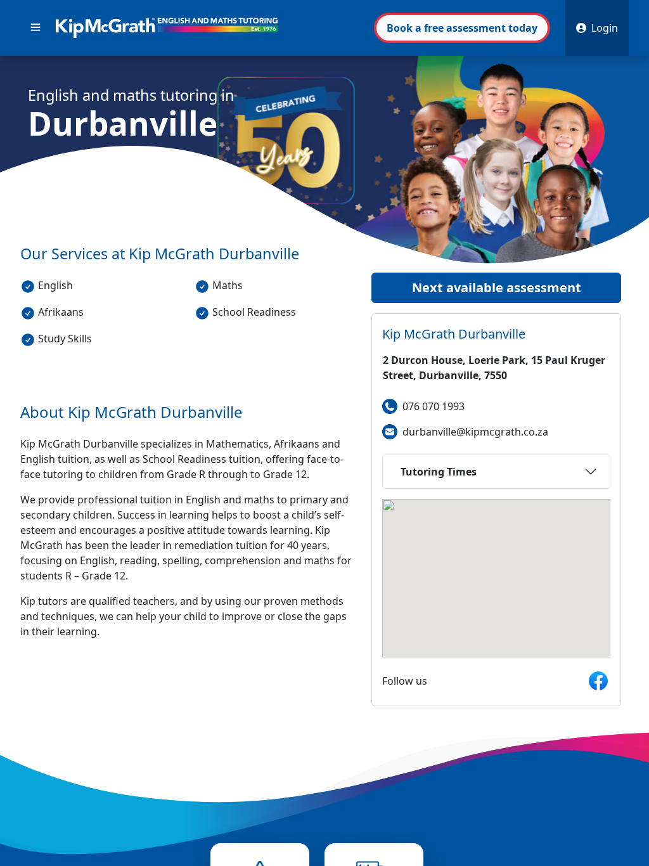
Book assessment (462, 28)
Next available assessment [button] (496, 287)
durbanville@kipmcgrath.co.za (475, 432)
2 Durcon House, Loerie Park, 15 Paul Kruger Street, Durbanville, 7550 (494, 367)
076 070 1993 (433, 406)
